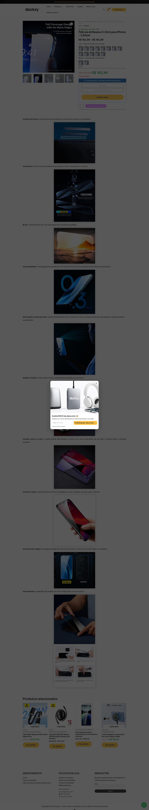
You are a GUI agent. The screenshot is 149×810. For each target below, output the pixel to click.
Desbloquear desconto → (85, 423)
